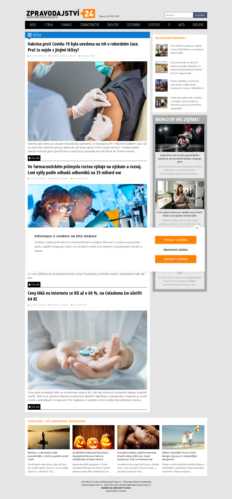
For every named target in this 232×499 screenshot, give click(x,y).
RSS (129, 487)
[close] (197, 228)
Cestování (133, 24)
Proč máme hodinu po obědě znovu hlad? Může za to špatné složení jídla (179, 214)
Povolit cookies (175, 240)
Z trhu (48, 24)
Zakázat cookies (175, 259)
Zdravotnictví (89, 24)
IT (169, 24)
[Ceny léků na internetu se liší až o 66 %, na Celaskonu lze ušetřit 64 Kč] (87, 350)
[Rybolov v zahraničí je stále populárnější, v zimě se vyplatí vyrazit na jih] (49, 437)
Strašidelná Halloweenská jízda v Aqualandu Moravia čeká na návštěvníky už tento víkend (90, 456)
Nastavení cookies (116, 491)
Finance (66, 24)
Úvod (33, 24)
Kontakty (118, 487)
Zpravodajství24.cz (110, 481)
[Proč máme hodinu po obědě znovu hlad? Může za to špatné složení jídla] (179, 195)
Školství (113, 24)
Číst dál (35, 158)
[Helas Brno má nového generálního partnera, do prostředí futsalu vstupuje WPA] (179, 137)
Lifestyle (154, 24)
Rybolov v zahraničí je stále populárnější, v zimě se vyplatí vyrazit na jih (48, 456)
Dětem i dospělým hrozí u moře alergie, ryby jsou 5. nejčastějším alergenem (179, 456)
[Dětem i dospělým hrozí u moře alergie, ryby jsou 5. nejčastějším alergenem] (183, 437)
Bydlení (198, 24)
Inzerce (105, 487)
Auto (182, 24)
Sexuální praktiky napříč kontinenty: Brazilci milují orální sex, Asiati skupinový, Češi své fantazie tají (137, 456)
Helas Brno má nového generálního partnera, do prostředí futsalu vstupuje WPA (179, 158)
